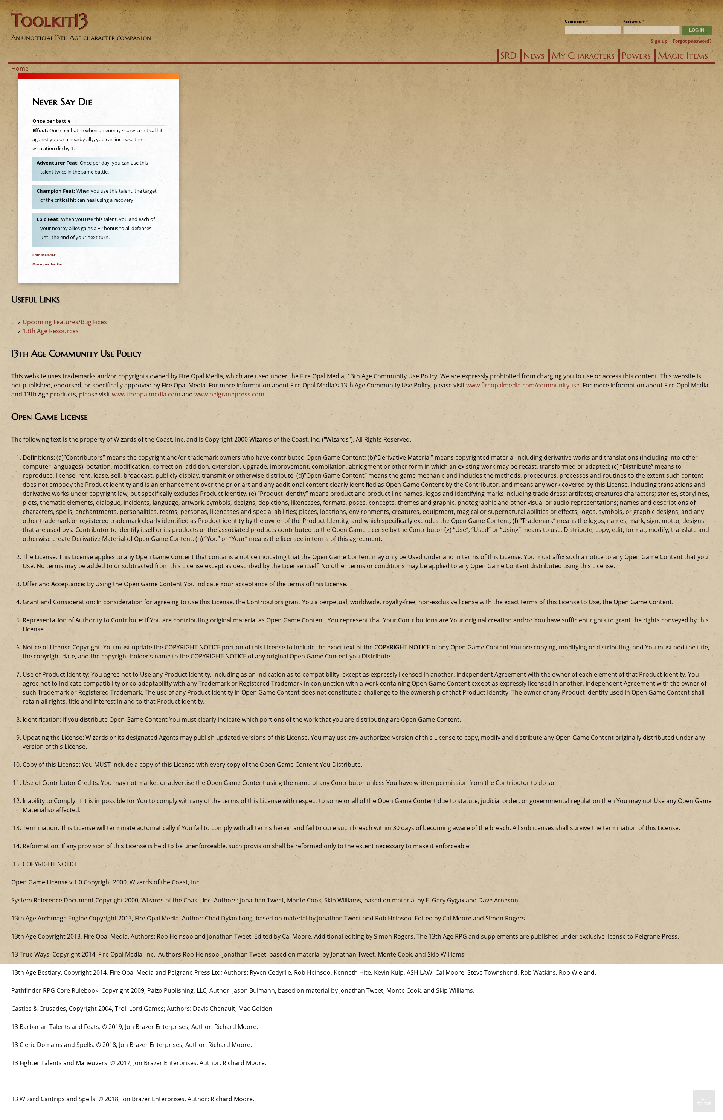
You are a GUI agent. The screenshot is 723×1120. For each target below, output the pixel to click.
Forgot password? (692, 41)
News (534, 55)
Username (576, 21)
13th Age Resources (51, 331)
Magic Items (683, 55)
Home (20, 68)
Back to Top (704, 1101)
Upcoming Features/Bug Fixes (65, 322)
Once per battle (47, 264)
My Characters (583, 55)
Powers (636, 55)
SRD (508, 55)
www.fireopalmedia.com (146, 394)
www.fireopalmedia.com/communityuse (523, 385)
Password (633, 21)
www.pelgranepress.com (229, 394)
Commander (44, 255)
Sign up (659, 41)
